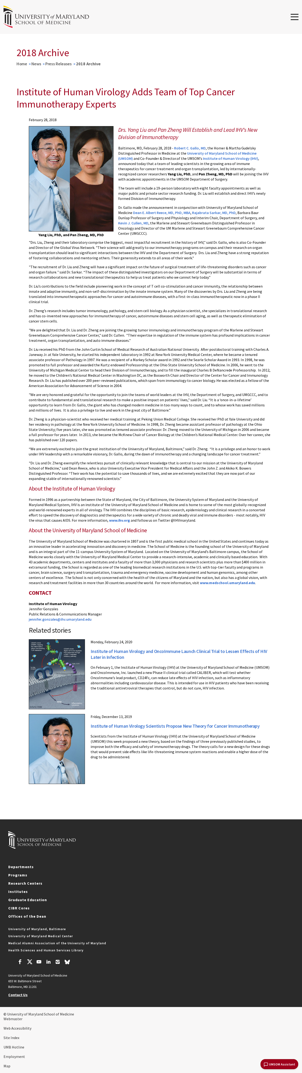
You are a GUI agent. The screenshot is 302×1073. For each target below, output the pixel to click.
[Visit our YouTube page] (39, 962)
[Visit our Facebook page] (20, 962)
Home (22, 63)
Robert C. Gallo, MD (190, 148)
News (36, 63)
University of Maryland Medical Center (40, 936)
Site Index (11, 1037)
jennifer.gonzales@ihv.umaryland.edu (60, 619)
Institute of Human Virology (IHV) (230, 158)
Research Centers (25, 883)
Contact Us (18, 994)
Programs (17, 875)
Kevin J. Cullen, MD (133, 223)
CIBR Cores (19, 908)
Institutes (18, 891)
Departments (21, 866)
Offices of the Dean (27, 916)
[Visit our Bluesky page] (67, 963)
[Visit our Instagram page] (57, 962)
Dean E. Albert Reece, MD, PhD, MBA (161, 212)
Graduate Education (27, 899)
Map (7, 1066)
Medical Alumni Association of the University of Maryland (57, 943)
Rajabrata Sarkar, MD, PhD (214, 212)
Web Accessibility (17, 1028)
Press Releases (58, 63)
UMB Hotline (14, 1047)
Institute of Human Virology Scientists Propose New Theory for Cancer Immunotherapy (175, 726)
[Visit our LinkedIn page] (48, 962)
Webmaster (13, 1018)
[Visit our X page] (29, 962)
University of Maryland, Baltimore (37, 929)
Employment (14, 1056)
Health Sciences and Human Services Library (46, 950)
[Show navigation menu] (294, 17)
